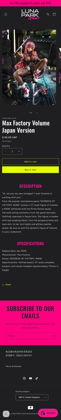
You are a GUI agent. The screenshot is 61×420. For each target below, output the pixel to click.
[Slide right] (37, 113)
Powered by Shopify (35, 413)
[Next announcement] (56, 3)
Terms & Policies (14, 366)
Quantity (6, 146)
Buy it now (30, 169)
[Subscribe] (52, 336)
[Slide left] (24, 113)
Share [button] (8, 284)
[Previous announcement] (5, 3)
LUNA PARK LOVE (18, 413)
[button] (6, 14)
